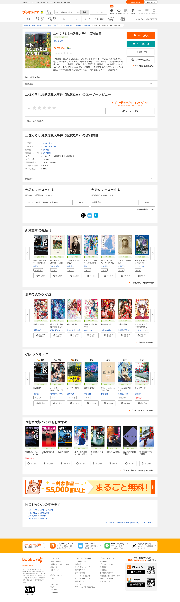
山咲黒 (120, 330)
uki (127, 393)
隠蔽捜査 (37, 388)
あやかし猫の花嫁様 (90, 325)
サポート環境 (80, 572)
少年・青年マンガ (40, 19)
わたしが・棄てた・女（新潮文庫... (107, 262)
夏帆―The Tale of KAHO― (108, 389)
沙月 (39, 330)
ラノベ (87, 18)
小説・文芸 (99, 18)
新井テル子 (76, 330)
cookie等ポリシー (106, 578)
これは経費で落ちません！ (124, 389)
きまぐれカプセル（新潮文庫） (90, 261)
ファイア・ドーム (141, 389)
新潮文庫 (47, 152)
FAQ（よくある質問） (83, 575)
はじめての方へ (141, 19)
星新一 (86, 266)
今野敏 (36, 266)
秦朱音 (103, 330)
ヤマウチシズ (63, 393)
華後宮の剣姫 (38, 324)
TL (76, 18)
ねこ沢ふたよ (140, 330)
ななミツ (92, 330)
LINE (52, 578)
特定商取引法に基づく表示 (110, 575)
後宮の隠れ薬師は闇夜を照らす (56, 325)
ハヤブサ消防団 (73, 388)
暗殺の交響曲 (89, 388)
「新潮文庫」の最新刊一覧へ (143, 282)
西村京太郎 (58, 41)
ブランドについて (106, 564)
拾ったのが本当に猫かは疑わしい (141, 326)
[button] (40, 275)
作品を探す (79, 564)
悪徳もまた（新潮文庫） (73, 261)
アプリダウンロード (82, 567)
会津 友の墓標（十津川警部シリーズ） (80, 454)
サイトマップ (105, 581)
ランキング (54, 570)
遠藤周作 (104, 266)
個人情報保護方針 (106, 572)
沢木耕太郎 (54, 266)
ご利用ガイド (153, 19)
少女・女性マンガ (52, 19)
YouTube (53, 589)
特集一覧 (53, 567)
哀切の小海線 (63, 451)
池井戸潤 (70, 393)
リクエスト (79, 584)
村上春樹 (104, 393)
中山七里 (87, 393)
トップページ (55, 561)
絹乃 (52, 330)
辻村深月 (138, 393)
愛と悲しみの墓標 (97, 452)
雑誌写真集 (122, 19)
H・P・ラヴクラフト (143, 266)
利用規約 (103, 570)
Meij (147, 330)
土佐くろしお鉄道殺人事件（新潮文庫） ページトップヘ (130, 522)
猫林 (109, 330)
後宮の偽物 (122, 324)
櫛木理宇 (53, 393)
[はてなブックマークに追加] (96, 217)
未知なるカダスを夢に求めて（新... (141, 262)
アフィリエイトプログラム (85, 587)
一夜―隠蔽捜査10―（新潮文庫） (40, 261)
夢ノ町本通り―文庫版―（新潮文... (56, 262)
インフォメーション (82, 578)
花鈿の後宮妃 (106, 324)
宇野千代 (70, 266)
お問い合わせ (80, 581)
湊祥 (35, 330)
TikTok (52, 587)
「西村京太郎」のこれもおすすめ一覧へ (138, 470)
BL (64, 18)
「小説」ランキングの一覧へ (143, 410)
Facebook (54, 592)
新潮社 (46, 149)
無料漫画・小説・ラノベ (59, 564)
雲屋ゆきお (128, 330)
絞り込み (49, 12)
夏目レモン (59, 330)
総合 (28, 18)
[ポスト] (83, 215)
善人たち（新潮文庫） (124, 261)
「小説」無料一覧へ (146, 342)
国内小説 (52, 146)
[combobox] (67, 12)
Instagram (54, 584)
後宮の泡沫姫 (72, 324)
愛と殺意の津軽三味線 (129, 452)
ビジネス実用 (111, 19)
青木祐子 (121, 393)
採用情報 (103, 567)
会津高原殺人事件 (48, 452)
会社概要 (103, 561)
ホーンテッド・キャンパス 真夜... (56, 390)
